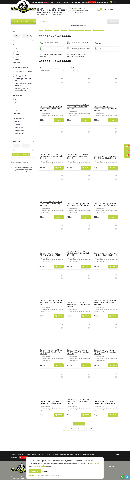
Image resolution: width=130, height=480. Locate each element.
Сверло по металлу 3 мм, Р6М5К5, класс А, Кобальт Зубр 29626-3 (51, 156)
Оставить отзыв (75, 2)
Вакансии (78, 454)
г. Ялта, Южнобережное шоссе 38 (23, 84)
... (82, 429)
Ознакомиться (32, 475)
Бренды (40, 2)
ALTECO (17, 48)
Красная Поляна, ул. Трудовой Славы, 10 (21, 89)
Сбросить (25, 154)
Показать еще (79, 424)
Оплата (47, 454)
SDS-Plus (17, 122)
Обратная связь (77, 12)
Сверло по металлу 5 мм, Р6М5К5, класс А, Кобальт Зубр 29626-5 (105, 108)
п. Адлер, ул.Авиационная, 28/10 (24, 79)
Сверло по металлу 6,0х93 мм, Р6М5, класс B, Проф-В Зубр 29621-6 (78, 401)
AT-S (16, 51)
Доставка (55, 454)
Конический (18, 127)
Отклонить (45, 471)
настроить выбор (39, 466)
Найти (113, 21)
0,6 (15, 99)
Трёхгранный (19, 133)
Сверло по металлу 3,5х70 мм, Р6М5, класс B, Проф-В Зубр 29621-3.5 (51, 203)
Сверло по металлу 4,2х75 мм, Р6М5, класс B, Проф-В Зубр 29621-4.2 (51, 352)
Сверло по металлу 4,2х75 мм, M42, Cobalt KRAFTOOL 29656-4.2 (51, 302)
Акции (34, 454)
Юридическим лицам (66, 454)
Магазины (14, 457)
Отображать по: (76, 67)
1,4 (15, 110)
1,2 (15, 107)
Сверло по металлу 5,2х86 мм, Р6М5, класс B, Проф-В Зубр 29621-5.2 (105, 302)
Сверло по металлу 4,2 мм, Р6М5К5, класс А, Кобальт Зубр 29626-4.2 (105, 352)
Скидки (27, 454)
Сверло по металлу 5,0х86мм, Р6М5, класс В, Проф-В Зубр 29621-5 (78, 156)
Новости (40, 454)
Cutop (16, 60)
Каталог (34, 2)
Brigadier (17, 57)
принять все (94, 463)
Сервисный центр (102, 2)
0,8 (15, 102)
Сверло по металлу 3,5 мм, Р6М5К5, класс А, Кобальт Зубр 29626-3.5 (78, 253)
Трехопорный (19, 130)
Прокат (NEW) (92, 2)
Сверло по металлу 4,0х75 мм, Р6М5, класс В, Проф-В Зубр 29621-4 (51, 108)
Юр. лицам (65, 2)
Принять (34, 471)
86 (86, 429)
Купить (60, 120)
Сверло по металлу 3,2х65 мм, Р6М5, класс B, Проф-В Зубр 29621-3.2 (78, 106)
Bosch (16, 54)
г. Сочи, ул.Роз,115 (21, 76)
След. (92, 429)
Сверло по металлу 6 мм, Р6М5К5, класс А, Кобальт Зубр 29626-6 (78, 304)
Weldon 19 (18, 125)
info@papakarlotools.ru (80, 10)
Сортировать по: (45, 67)
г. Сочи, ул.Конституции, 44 (23, 72)
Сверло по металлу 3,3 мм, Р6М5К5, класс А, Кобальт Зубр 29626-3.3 (78, 352)
